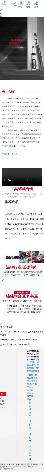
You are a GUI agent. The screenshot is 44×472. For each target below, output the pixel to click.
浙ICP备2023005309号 (17, 467)
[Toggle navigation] (5, 4)
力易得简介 (28, 368)
